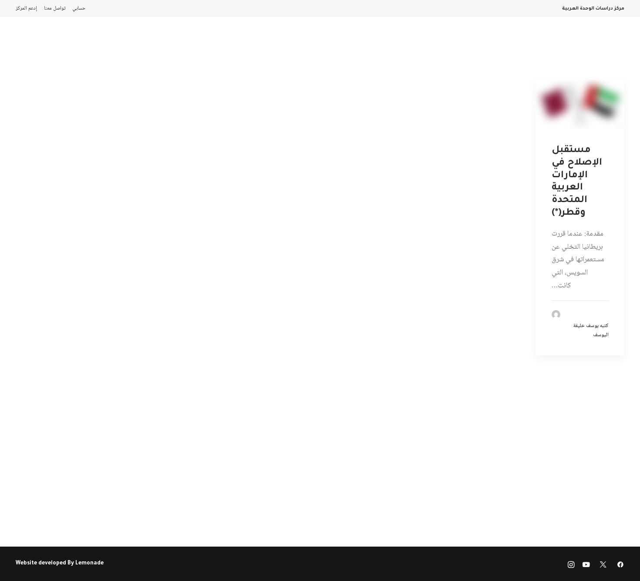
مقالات (288, 42)
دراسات (320, 42)
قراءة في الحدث (166, 42)
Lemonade (89, 564)
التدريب (75, 42)
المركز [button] (486, 42)
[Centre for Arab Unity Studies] (607, 42)
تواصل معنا (54, 8)
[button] (40, 42)
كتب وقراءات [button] (115, 42)
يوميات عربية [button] (217, 42)
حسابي (79, 8)
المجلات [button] (355, 42)
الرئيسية (519, 42)
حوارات (257, 42)
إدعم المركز (26, 8)
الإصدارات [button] (452, 42)
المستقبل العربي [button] (402, 42)
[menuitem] (77, 8)
